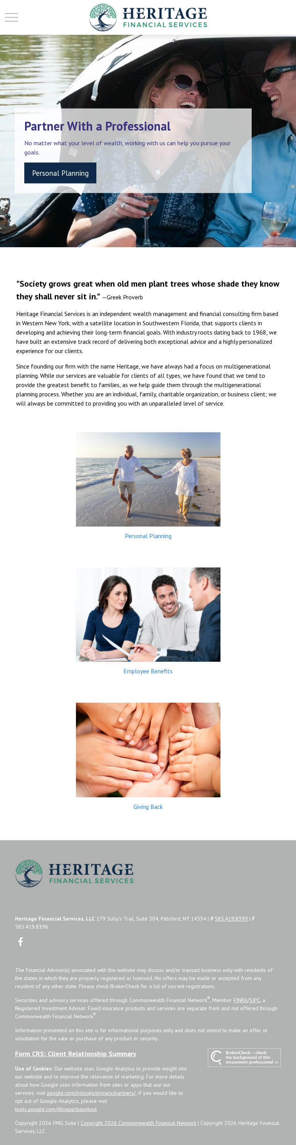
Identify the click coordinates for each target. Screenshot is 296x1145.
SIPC (254, 1000)
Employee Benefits (148, 671)
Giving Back (148, 806)
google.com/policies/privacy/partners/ (91, 1092)
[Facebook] (20, 942)
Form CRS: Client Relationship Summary (75, 1053)
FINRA (240, 1000)
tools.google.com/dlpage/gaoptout (56, 1109)
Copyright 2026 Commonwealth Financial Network (138, 1123)
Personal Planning (148, 536)
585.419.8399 (231, 918)
